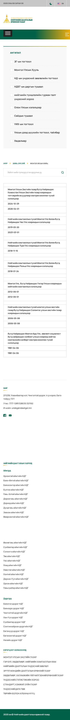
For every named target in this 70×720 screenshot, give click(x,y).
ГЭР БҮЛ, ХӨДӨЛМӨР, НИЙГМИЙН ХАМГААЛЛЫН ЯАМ (29, 661)
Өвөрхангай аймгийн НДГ (16, 516)
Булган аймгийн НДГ (13, 489)
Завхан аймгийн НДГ (13, 512)
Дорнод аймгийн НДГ (13, 503)
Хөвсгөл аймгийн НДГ (14, 569)
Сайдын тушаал (23, 115)
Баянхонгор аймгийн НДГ (16, 485)
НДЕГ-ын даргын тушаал (28, 86)
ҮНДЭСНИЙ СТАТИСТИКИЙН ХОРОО (21, 679)
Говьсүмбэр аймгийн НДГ (15, 587)
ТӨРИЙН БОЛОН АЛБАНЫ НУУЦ (19, 693)
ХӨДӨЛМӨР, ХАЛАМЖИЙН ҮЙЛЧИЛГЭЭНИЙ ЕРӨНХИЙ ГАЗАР (33, 675)
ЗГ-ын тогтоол (22, 61)
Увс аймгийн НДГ (11, 560)
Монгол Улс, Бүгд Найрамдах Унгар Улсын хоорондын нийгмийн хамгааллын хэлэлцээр (35, 285)
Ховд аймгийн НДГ (12, 565)
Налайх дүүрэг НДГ (12, 640)
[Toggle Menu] (8, 33)
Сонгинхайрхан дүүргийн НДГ (18, 626)
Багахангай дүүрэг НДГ (15, 635)
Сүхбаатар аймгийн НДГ (15, 547)
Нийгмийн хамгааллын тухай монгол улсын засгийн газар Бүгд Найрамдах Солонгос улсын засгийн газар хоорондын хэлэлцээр (35, 310)
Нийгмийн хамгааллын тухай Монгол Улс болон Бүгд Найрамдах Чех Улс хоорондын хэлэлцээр (34, 221)
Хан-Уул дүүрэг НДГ (13, 617)
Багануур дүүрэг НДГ (13, 631)
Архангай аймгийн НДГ (14, 476)
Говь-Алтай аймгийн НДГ (15, 494)
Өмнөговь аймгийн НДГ (15, 542)
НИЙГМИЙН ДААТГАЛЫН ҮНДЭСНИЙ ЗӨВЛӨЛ (25, 666)
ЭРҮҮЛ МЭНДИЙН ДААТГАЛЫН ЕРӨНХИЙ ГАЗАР (26, 670)
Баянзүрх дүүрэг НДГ (13, 608)
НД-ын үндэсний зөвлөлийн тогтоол (36, 78)
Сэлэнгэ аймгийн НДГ (14, 551)
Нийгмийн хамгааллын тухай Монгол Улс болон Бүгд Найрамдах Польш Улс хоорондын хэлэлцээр (34, 265)
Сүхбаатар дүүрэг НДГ (14, 622)
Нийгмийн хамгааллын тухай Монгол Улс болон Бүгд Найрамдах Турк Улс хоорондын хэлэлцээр (34, 244)
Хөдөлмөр (20, 140)
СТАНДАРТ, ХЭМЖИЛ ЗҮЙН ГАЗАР (20, 684)
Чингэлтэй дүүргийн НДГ (15, 612)
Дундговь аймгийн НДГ (14, 507)
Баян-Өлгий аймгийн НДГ (16, 480)
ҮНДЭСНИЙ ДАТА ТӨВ (14, 689)
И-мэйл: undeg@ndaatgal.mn (17, 408)
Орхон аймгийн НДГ (13, 583)
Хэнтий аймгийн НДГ (13, 574)
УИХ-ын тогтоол (23, 124)
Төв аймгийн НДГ (11, 556)
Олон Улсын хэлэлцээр (27, 107)
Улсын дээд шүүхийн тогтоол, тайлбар (37, 132)
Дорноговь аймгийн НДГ (15, 498)
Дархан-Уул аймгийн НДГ (16, 578)
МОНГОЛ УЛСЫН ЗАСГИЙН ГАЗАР (20, 657)
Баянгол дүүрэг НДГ (13, 603)
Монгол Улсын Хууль (26, 69)
